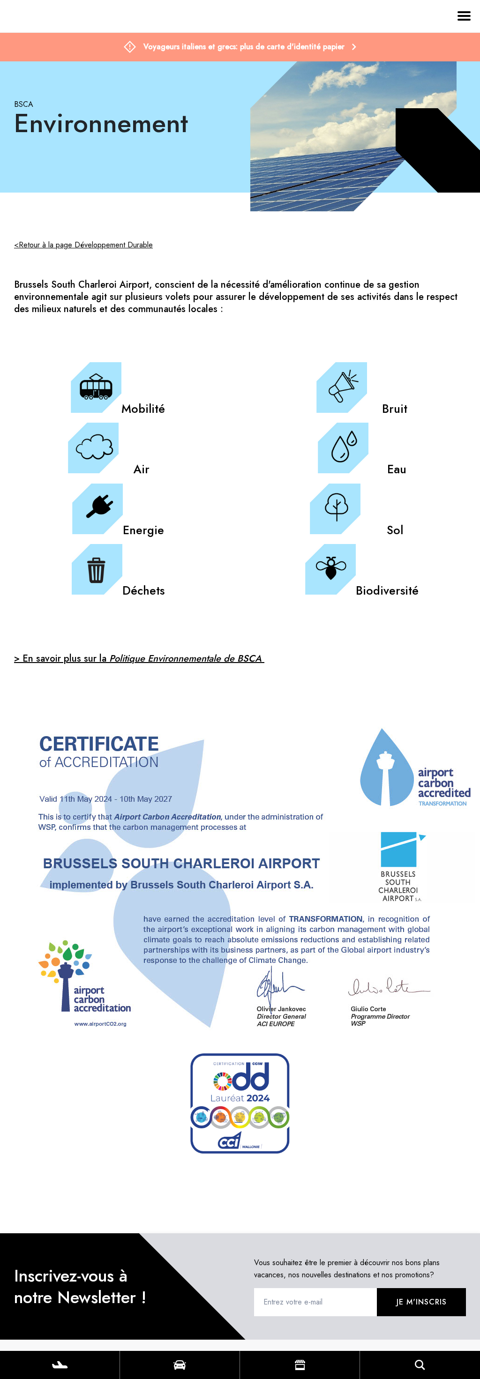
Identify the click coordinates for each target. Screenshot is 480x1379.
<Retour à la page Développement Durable (83, 244)
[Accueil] (25, 60)
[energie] (97, 530)
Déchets (143, 590)
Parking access (180, 1365)
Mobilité (143, 408)
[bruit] (341, 408)
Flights (60, 1365)
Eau (396, 469)
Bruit (394, 408)
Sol (395, 530)
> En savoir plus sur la (139, 658)
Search (420, 1365)
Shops (300, 1365)
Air (143, 469)
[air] (93, 469)
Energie (143, 530)
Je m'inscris (422, 1302)
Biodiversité (387, 590)
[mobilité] (96, 408)
